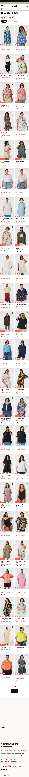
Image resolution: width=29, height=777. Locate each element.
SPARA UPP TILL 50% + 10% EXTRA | (14, 2)
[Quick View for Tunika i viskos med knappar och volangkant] (27, 161)
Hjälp (2, 736)
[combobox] (14, 9)
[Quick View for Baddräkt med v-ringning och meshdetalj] (27, 504)
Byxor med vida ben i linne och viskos (6, 305)
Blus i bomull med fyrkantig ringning (20, 47)
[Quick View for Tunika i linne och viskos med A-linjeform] (27, 218)
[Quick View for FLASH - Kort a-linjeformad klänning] (27, 676)
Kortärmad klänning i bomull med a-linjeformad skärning (20, 276)
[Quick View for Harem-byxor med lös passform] (13, 75)
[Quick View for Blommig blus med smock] (27, 132)
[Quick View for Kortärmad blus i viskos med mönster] (27, 389)
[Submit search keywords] (1, 9)
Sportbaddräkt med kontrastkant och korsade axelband (5, 533)
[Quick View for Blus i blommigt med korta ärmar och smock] (13, 104)
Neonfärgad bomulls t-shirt (20, 647)
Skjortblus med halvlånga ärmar (6, 247)
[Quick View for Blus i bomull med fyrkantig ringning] (27, 47)
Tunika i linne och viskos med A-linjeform (21, 219)
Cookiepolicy (16, 773)
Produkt (22, 21)
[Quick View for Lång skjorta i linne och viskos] (13, 333)
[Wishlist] (12, 26)
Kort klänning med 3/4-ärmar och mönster (6, 619)
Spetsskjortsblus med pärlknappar (5, 390)
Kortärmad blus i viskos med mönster (20, 390)
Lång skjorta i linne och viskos (6, 333)
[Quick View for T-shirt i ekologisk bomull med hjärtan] (13, 190)
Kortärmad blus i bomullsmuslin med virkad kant (6, 276)
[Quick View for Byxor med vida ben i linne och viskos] (13, 304)
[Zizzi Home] (14, 5)
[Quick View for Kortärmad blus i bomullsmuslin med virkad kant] (13, 276)
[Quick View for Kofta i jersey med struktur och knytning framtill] (13, 418)
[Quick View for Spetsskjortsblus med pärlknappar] (13, 389)
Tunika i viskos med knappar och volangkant (21, 162)
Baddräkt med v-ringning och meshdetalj (20, 505)
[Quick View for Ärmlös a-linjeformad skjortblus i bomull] (27, 533)
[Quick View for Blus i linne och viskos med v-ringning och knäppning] (27, 75)
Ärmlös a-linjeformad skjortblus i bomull (21, 533)
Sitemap (21, 773)
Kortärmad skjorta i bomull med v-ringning (21, 619)
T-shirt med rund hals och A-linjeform (20, 248)
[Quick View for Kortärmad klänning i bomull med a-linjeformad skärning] (27, 276)
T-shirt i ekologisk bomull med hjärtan (6, 190)
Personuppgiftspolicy (4, 773)
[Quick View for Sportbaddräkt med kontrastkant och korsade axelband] (13, 533)
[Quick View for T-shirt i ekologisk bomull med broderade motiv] (13, 361)
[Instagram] (2, 769)
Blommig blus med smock (20, 132)
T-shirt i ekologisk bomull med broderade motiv (6, 361)
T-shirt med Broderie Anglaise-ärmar (21, 476)
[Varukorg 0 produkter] (27, 6)
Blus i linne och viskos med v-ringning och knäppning (21, 76)
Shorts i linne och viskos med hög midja (20, 361)
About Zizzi (3, 740)
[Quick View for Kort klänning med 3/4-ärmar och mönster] (13, 618)
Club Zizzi (3, 731)
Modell (27, 21)
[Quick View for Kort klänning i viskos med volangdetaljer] (13, 132)
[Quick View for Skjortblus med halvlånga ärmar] (13, 247)
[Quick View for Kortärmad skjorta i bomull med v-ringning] (27, 618)
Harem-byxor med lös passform (6, 75)
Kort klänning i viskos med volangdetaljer (5, 133)
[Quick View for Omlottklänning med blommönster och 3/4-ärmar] (13, 47)
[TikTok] (6, 769)
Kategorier (3, 727)
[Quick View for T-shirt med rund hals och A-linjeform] (27, 247)
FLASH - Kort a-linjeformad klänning (20, 676)
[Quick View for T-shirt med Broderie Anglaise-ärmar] (27, 475)
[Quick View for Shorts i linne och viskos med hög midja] (27, 361)
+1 (7, 336)
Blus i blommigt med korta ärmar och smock (5, 105)
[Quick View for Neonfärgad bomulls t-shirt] (27, 647)
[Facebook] (4, 769)
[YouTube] (8, 769)
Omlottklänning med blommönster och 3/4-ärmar (6, 47)
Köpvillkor (11, 773)
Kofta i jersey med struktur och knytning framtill (6, 419)
